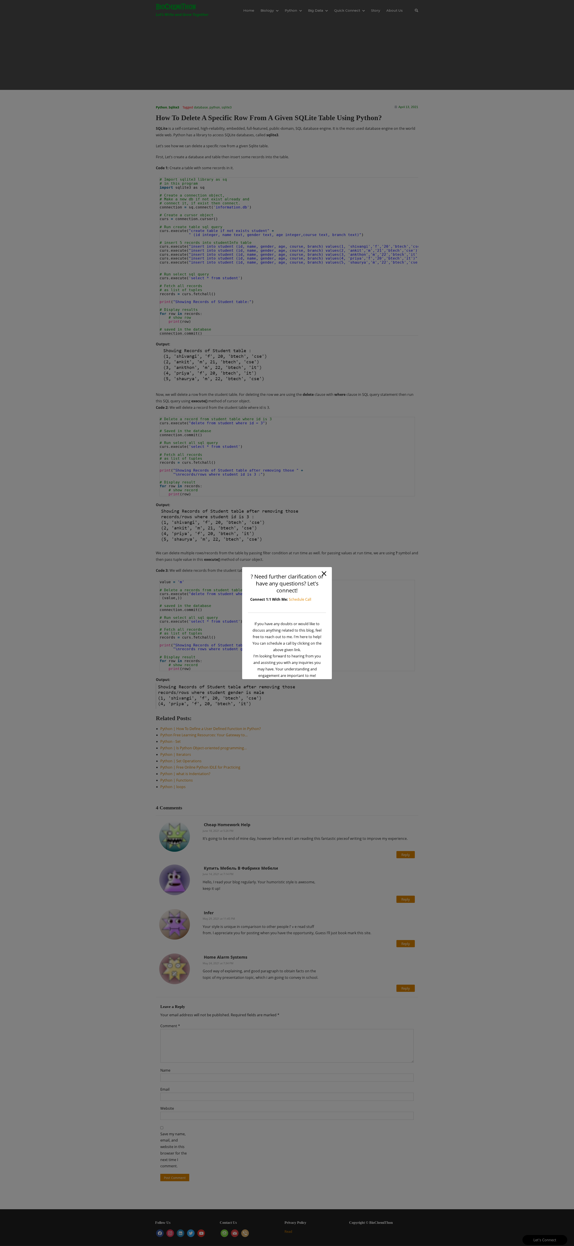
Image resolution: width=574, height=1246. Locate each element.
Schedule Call (300, 599)
